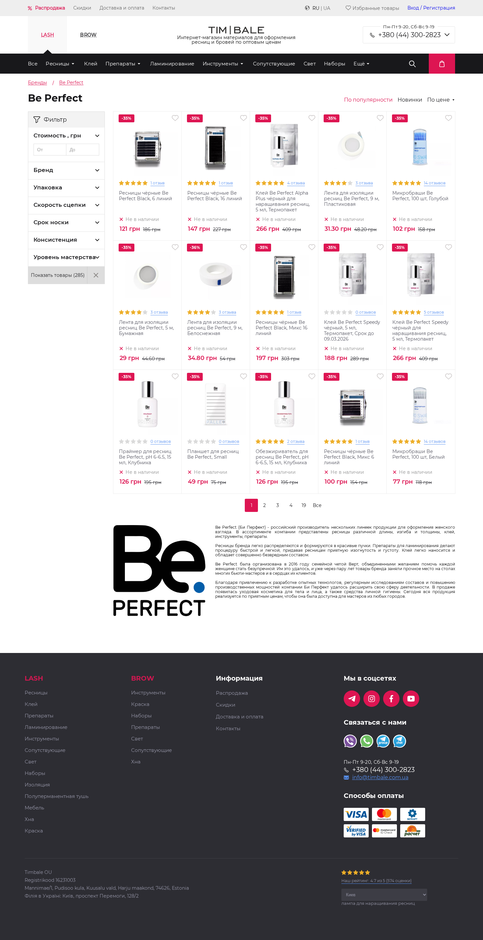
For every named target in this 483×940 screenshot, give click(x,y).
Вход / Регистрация (431, 8)
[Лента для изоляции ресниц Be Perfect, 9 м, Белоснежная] (215, 274)
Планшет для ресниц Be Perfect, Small (213, 454)
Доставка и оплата (122, 8)
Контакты (163, 8)
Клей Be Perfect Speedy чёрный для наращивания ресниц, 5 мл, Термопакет (420, 331)
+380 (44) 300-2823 (409, 35)
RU (315, 8)
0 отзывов (366, 312)
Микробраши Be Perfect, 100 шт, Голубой (420, 196)
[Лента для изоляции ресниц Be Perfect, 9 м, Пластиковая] (352, 145)
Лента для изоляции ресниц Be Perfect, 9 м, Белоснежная (214, 328)
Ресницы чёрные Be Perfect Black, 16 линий (214, 196)
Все (32, 63)
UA (326, 8)
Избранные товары (376, 8)
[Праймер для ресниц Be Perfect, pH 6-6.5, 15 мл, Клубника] (147, 404)
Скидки (82, 8)
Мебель (34, 808)
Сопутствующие (274, 63)
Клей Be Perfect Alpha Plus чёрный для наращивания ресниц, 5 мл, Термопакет (283, 201)
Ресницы (58, 63)
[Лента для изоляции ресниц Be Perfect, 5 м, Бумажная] (147, 274)
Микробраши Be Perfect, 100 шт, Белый (418, 454)
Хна (29, 819)
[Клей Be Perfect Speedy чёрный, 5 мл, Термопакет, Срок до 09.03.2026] (352, 274)
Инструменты (221, 63)
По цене (438, 100)
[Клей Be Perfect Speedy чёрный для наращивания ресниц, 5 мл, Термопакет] (420, 274)
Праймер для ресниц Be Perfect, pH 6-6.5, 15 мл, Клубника (145, 457)
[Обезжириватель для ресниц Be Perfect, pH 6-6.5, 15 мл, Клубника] (284, 404)
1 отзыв (157, 183)
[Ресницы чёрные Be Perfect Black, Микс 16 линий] (284, 274)
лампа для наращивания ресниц (378, 903)
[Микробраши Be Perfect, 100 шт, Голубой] (420, 145)
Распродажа (50, 8)
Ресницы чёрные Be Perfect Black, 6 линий (145, 196)
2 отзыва (296, 441)
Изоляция (37, 785)
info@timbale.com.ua (380, 777)
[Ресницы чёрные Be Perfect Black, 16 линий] (215, 145)
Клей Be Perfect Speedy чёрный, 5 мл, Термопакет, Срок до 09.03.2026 (352, 331)
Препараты (120, 63)
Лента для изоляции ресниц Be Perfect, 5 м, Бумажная (146, 328)
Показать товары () (58, 275)
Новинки (410, 100)
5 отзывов (434, 312)
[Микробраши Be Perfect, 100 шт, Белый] (420, 404)
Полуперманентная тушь (56, 796)
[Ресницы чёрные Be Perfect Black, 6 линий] (147, 145)
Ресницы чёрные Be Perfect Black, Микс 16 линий (282, 328)
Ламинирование (172, 63)
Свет (310, 63)
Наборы (334, 63)
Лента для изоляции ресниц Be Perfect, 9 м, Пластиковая (351, 198)
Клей (91, 63)
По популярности (368, 100)
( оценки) (376, 880)
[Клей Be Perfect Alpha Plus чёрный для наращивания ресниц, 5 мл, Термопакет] (284, 145)
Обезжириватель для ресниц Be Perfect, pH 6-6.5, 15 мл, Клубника (282, 457)
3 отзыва (364, 183)
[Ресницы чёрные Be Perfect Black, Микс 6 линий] (352, 404)
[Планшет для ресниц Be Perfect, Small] (215, 404)
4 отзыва (296, 183)
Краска (34, 831)
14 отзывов (435, 183)
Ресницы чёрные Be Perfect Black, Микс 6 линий (349, 457)
